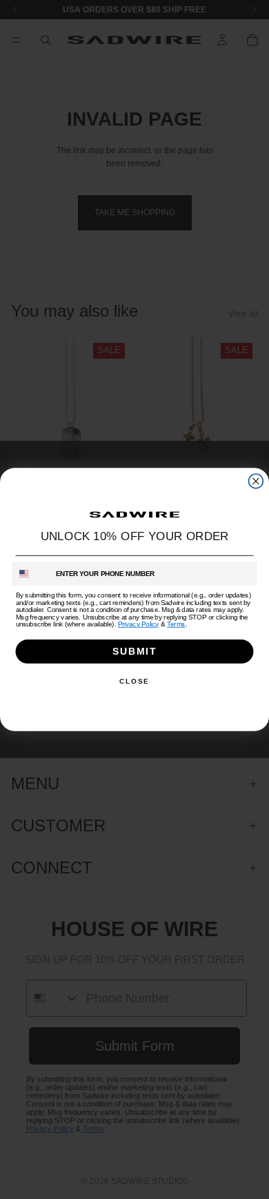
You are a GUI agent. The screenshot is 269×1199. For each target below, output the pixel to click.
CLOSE (134, 681)
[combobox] (31, 573)
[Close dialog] (256, 481)
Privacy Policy (138, 623)
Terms (176, 623)
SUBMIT (134, 651)
